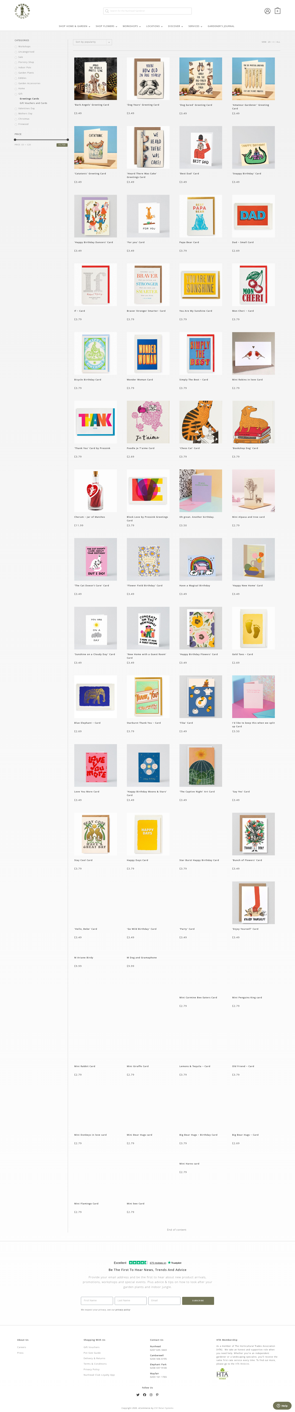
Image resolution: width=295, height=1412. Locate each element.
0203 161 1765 (158, 1377)
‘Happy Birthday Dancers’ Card (93, 242)
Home (21, 89)
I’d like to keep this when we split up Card (253, 724)
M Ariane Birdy (83, 958)
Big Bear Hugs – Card (245, 1135)
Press (20, 1353)
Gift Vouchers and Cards (33, 103)
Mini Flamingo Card (86, 1204)
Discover (174, 26)
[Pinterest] (157, 1395)
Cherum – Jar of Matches (89, 517)
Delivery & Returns (94, 1358)
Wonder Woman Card (140, 380)
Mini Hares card (189, 1164)
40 (273, 42)
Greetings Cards (29, 99)
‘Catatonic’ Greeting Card (91, 174)
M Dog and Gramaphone (142, 958)
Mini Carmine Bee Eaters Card (198, 998)
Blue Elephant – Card (87, 723)
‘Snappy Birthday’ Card (246, 174)
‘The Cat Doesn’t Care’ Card (91, 586)
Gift (20, 94)
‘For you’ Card (136, 242)
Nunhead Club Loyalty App (99, 1375)
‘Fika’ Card (186, 723)
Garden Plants (26, 73)
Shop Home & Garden (73, 26)
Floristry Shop (26, 62)
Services (193, 26)
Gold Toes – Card (242, 654)
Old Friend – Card (243, 1066)
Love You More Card (86, 792)
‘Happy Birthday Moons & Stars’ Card (147, 793)
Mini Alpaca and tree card (248, 517)
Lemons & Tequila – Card (194, 1066)
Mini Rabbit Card (84, 1066)
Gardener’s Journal (221, 26)
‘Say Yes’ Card (241, 792)
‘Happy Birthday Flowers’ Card (198, 654)
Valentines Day (26, 109)
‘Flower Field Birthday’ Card (145, 586)
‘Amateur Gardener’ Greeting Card (250, 107)
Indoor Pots (24, 68)
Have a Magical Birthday (194, 586)
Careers (21, 1347)
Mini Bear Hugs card (139, 1135)
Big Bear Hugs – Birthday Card (198, 1135)
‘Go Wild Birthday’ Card (142, 929)
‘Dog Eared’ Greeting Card (195, 105)
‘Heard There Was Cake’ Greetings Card (142, 175)
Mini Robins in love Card (247, 380)
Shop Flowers (105, 26)
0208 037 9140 (158, 1368)
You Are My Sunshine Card (195, 311)
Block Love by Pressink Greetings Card (147, 519)
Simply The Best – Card (193, 380)
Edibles (22, 78)
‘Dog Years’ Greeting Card (144, 105)
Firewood (23, 124)
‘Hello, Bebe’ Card (85, 929)
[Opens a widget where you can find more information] (282, 1406)
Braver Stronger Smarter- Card (146, 311)
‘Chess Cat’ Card (189, 448)
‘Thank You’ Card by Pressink (92, 448)
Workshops (130, 26)
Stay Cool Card (83, 860)
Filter (62, 145)
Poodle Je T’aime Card (140, 448)
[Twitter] (138, 1395)
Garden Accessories (29, 83)
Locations (153, 26)
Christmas (24, 119)
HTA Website (242, 1364)
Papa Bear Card (189, 242)
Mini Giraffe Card (138, 1066)
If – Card (79, 311)
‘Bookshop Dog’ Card (245, 448)
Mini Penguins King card (247, 998)
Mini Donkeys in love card (90, 1135)
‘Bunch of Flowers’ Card (247, 860)
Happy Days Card (137, 860)
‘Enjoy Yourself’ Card (245, 929)
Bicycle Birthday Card (87, 380)
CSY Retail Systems (163, 1408)
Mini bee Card (135, 1204)
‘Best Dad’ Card (189, 174)
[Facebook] (144, 1395)
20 (269, 42)
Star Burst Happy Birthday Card (199, 860)
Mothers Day (25, 114)
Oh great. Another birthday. (196, 517)
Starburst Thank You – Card (144, 723)
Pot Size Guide (92, 1353)
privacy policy (122, 1310)
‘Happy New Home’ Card (247, 586)
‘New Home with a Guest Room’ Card (146, 656)
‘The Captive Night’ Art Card (197, 792)
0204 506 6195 (158, 1359)
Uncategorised (26, 52)
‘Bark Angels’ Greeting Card (92, 105)
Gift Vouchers (92, 1347)
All (278, 42)
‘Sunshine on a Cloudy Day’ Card (94, 654)
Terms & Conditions (95, 1364)
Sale (20, 57)
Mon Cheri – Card (243, 311)
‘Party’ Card (187, 929)
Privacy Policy (92, 1370)
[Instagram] (151, 1395)
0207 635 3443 (158, 1350)
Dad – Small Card (243, 242)
